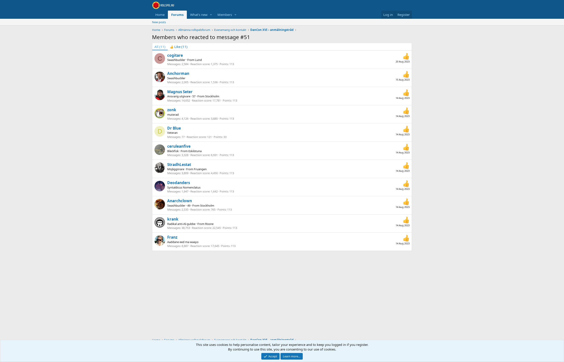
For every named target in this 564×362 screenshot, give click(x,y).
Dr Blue (174, 128)
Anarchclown (179, 200)
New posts (159, 22)
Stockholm (212, 96)
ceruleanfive (179, 146)
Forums (177, 14)
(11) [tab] (159, 46)
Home (160, 14)
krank (172, 219)
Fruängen (200, 169)
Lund (198, 60)
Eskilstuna (195, 151)
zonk (171, 109)
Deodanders (178, 182)
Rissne (209, 224)
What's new (199, 14)
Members (224, 14)
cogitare (175, 55)
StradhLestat (179, 164)
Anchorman (178, 73)
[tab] (179, 46)
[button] (211, 15)
